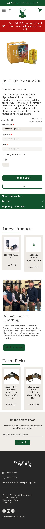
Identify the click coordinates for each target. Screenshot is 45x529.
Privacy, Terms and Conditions (17, 495)
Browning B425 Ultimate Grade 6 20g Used (33, 392)
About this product (12, 196)
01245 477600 (12, 478)
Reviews (6, 201)
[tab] (22, 196)
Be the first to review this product (14, 89)
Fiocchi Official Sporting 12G (34, 258)
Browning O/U (29, 23)
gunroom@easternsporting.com (21, 482)
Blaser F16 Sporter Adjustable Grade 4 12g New (11, 392)
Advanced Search (10, 497)
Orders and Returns (11, 500)
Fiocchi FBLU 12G (11, 256)
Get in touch (11, 473)
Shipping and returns (14, 206)
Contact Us (7, 502)
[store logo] (22, 13)
